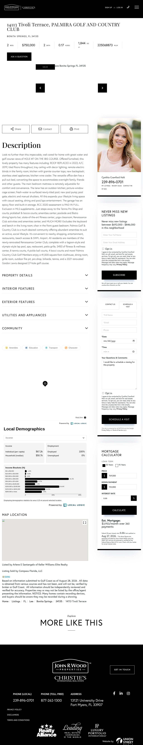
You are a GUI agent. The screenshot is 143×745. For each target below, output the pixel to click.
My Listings (106, 186)
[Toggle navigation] (137, 7)
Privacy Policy (121, 265)
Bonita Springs (44, 601)
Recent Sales (117, 186)
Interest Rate (108, 493)
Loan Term (107, 461)
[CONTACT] (19, 56)
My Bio (104, 189)
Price (104, 471)
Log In (120, 7)
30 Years (109, 464)
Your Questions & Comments (114, 358)
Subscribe (119, 275)
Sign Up (108, 7)
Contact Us (110, 304)
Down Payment (109, 482)
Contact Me (127, 186)
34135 (59, 601)
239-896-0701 (128, 7)
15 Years (122, 464)
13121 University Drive (87, 702)
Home (5, 601)
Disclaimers (13, 715)
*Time (104, 347)
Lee (31, 601)
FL (24, 601)
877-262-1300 (51, 700)
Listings (16, 601)
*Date (104, 336)
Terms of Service (118, 430)
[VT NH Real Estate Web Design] (124, 741)
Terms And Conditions (18, 720)
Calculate (119, 510)
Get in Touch (122, 670)
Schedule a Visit (128, 305)
